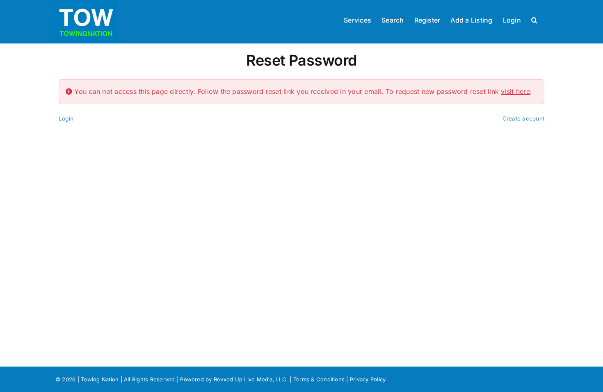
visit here (515, 91)
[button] (534, 19)
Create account (523, 118)
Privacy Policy (368, 379)
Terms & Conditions (319, 379)
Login (66, 118)
